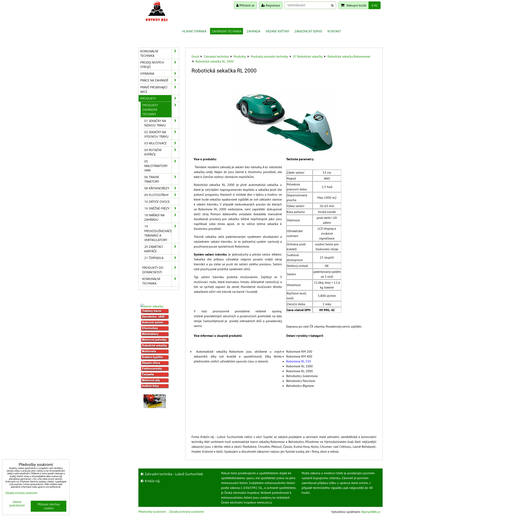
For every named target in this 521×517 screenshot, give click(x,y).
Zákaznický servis (308, 31)
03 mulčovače (155, 143)
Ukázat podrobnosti (17, 503)
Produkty (148, 98)
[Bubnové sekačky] (154, 324)
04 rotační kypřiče (152, 152)
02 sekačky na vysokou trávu (156, 134)
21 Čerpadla (153, 258)
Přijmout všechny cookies (49, 506)
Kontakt (334, 31)
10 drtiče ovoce (157, 202)
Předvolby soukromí (152, 511)
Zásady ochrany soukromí (186, 511)
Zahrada (253, 31)
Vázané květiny (277, 31)
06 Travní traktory (151, 179)
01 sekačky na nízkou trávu (155, 123)
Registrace (272, 5)
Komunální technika (149, 53)
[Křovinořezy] (154, 329)
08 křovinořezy (156, 188)
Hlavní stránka (194, 31)
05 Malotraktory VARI (155, 165)
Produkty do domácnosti (152, 270)
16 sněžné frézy (156, 208)
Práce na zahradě (154, 80)
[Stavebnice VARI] (154, 318)
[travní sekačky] (151, 306)
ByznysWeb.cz (371, 512)
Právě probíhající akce (153, 89)
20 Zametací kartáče (153, 249)
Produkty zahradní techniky (150, 109)
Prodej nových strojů (152, 64)
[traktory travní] (154, 312)
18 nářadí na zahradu (154, 217)
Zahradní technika (226, 31)
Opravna (147, 73)
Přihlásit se (246, 5)
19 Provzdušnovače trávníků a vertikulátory (158, 233)
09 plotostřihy (156, 195)
